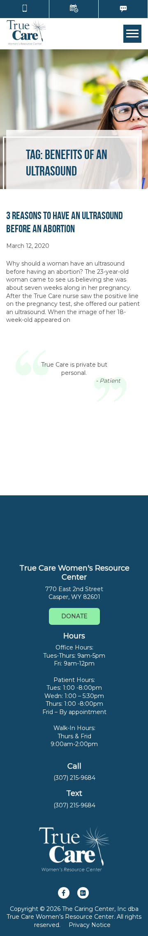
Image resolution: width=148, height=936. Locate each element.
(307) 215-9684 (74, 777)
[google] (83, 893)
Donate (74, 616)
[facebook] (63, 893)
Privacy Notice (90, 925)
